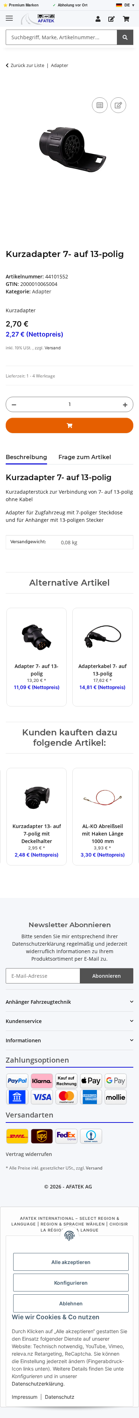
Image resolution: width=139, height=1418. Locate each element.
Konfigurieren (71, 1283)
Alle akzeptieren (71, 1262)
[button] (98, 19)
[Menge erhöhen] (125, 404)
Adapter (41, 291)
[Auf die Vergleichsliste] (100, 105)
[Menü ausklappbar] (9, 15)
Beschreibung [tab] (26, 457)
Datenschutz (59, 1397)
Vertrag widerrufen (29, 1154)
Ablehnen (71, 1303)
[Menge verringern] (14, 404)
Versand (53, 347)
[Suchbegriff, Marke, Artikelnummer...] (125, 37)
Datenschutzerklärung (37, 1384)
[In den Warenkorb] (11, 88)
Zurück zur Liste (27, 65)
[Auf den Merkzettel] (118, 105)
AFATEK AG (79, 1186)
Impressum (24, 1397)
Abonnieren (106, 975)
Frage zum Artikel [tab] (84, 457)
